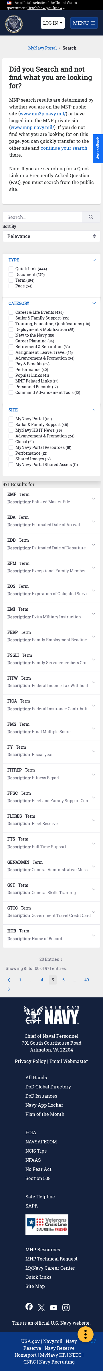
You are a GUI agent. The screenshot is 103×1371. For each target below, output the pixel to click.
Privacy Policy (30, 1061)
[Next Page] (9, 989)
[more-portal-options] (86, 1334)
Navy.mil (52, 1341)
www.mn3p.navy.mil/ (43, 114)
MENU (81, 22)
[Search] (91, 217)
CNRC (29, 1362)
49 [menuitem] (88, 981)
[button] (51, 260)
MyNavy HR (53, 1355)
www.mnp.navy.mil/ (32, 127)
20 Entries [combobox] (49, 959)
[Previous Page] (9, 980)
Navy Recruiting (57, 1362)
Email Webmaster (68, 1061)
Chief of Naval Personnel (51, 1036)
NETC (75, 1355)
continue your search (64, 148)
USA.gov (30, 1341)
